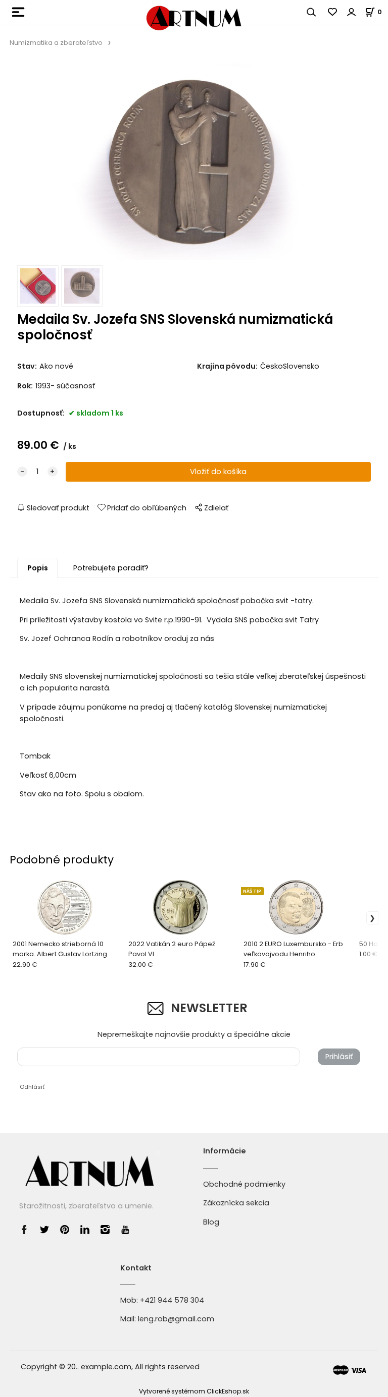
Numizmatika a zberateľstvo (56, 42)
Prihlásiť (339, 1057)
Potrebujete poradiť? (111, 568)
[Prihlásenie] (352, 12)
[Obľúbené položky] (332, 12)
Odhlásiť (32, 1087)
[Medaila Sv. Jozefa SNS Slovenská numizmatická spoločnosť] (194, 162)
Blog (211, 1222)
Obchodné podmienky (244, 1184)
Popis (37, 568)
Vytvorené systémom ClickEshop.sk (194, 1391)
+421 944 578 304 (172, 1300)
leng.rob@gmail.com (176, 1319)
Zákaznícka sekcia (236, 1203)
